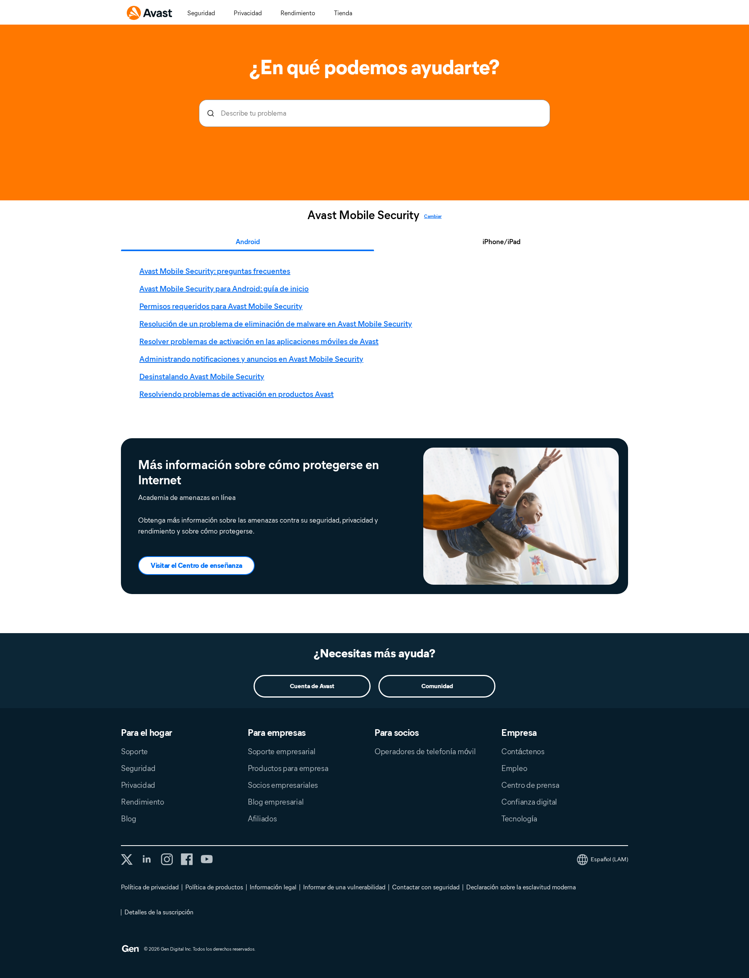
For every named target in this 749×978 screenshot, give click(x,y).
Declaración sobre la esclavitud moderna (521, 887)
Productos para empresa (288, 768)
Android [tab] (248, 241)
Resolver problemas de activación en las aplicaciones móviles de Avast (258, 341)
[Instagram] (167, 859)
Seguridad (201, 13)
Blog (128, 818)
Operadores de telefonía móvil (425, 751)
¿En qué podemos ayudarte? (374, 67)
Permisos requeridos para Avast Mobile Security (220, 306)
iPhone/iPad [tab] (501, 241)
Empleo (514, 768)
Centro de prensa (530, 785)
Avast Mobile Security (363, 215)
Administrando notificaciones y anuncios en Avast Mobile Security (251, 359)
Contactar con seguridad (426, 887)
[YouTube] (207, 859)
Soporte (134, 751)
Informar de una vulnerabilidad (344, 887)
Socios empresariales (283, 785)
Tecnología (519, 818)
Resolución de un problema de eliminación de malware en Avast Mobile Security (275, 323)
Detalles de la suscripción (158, 912)
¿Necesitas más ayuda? (374, 653)
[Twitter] (127, 859)
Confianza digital (529, 802)
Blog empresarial (276, 802)
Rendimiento (297, 13)
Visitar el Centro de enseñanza (196, 565)
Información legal (273, 887)
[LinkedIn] (146, 859)
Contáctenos (523, 751)
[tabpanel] (376, 332)
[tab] (376, 332)
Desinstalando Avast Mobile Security (201, 376)
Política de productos (214, 887)
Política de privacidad (150, 887)
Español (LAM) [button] (609, 859)
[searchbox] (374, 113)
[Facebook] (187, 859)
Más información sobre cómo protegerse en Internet (258, 472)
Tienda (343, 13)
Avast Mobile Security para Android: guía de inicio (224, 288)
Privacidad (248, 13)
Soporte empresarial (281, 751)
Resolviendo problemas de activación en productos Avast (236, 394)
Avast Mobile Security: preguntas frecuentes (214, 271)
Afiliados (262, 818)
